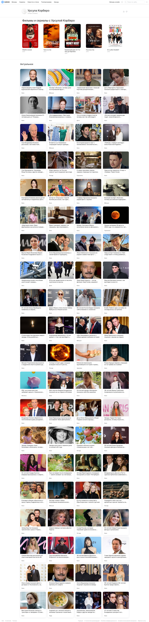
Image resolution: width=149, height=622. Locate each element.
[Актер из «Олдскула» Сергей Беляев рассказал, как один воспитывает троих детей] (61, 192)
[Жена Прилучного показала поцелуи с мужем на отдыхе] (116, 329)
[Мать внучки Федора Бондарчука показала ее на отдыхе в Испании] (61, 384)
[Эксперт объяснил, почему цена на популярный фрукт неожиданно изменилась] (61, 82)
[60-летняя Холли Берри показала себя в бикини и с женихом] (88, 302)
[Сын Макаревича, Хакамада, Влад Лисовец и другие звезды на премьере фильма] (33, 164)
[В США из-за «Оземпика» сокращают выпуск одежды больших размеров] (61, 137)
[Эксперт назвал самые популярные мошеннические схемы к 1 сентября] (61, 494)
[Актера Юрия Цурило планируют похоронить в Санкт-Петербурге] (88, 467)
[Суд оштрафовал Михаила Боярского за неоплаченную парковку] (61, 549)
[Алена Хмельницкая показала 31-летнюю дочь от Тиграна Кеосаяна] (33, 109)
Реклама (15, 620)
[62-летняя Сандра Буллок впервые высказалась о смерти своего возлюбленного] (33, 467)
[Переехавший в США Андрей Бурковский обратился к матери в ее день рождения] (33, 82)
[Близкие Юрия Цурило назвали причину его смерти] (61, 577)
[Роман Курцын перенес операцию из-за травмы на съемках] (116, 357)
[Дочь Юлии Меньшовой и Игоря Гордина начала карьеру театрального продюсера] (88, 412)
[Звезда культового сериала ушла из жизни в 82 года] (61, 439)
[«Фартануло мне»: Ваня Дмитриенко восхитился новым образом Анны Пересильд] (33, 219)
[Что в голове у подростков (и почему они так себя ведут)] (88, 109)
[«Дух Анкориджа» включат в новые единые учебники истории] (88, 329)
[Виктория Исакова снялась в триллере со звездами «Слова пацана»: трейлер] (33, 605)
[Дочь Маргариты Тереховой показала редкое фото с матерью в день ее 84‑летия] (116, 82)
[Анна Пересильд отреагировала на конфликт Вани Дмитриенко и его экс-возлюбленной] (61, 412)
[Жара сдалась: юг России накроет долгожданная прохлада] (61, 164)
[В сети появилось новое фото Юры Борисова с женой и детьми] (88, 494)
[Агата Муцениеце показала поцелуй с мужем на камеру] (88, 577)
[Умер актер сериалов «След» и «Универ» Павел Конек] (116, 164)
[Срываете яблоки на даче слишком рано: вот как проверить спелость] (88, 439)
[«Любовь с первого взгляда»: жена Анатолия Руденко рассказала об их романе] (116, 137)
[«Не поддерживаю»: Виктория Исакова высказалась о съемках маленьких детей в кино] (61, 109)
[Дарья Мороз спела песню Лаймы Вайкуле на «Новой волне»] (61, 302)
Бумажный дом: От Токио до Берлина (72, 50)
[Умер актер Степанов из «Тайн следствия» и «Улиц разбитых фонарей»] (116, 247)
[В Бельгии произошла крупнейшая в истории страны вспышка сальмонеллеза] (88, 357)
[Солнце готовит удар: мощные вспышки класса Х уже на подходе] (61, 357)
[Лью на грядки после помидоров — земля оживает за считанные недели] (61, 467)
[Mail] (2, 2)
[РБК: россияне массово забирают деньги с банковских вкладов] (33, 384)
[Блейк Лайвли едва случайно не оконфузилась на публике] (116, 302)
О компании (8, 620)
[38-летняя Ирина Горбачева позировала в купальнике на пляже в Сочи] (116, 384)
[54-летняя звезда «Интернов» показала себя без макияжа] (88, 384)
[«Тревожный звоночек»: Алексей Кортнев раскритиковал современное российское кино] (88, 82)
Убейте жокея (27, 50)
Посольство (90, 50)
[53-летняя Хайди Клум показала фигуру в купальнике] (116, 522)
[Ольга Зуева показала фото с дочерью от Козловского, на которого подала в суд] (33, 577)
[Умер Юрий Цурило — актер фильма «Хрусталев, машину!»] (88, 274)
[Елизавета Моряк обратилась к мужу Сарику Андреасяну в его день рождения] (33, 494)
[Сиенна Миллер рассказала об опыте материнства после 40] (33, 549)
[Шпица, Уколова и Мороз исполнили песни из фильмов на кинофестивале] (88, 219)
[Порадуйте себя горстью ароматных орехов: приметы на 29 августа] (116, 494)
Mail (3, 620)
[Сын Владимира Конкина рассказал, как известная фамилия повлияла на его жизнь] (33, 137)
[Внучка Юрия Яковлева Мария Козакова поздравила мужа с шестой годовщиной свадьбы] (33, 247)
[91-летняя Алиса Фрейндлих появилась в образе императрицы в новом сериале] (33, 302)
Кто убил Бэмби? (113, 50)
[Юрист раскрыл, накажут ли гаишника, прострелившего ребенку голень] (61, 219)
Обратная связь (142, 620)
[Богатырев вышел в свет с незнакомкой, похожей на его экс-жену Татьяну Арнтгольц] (88, 137)
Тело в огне (47, 50)
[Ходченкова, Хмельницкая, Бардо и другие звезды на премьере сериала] (88, 605)
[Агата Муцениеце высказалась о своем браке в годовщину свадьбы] (61, 247)
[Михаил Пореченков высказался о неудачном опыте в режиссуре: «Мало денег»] (33, 357)
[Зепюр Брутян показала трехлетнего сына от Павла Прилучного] (33, 522)
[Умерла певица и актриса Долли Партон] (61, 522)
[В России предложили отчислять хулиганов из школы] (61, 274)
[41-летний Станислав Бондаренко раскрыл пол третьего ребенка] (116, 605)
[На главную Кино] (7, 2)
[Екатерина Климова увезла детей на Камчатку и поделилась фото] (33, 192)
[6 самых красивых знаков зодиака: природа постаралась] (88, 164)
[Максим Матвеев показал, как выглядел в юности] (116, 274)
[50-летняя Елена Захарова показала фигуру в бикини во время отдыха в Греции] (116, 439)
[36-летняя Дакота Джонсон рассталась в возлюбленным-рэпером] (88, 549)
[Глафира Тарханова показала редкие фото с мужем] (88, 192)
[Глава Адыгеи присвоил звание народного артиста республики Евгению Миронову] (116, 549)
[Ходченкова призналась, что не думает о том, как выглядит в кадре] (61, 329)
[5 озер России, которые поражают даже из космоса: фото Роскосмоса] (88, 522)
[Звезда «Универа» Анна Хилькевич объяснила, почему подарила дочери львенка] (33, 439)
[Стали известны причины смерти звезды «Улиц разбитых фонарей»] (33, 329)
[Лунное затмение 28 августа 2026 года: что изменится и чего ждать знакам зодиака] (116, 219)
